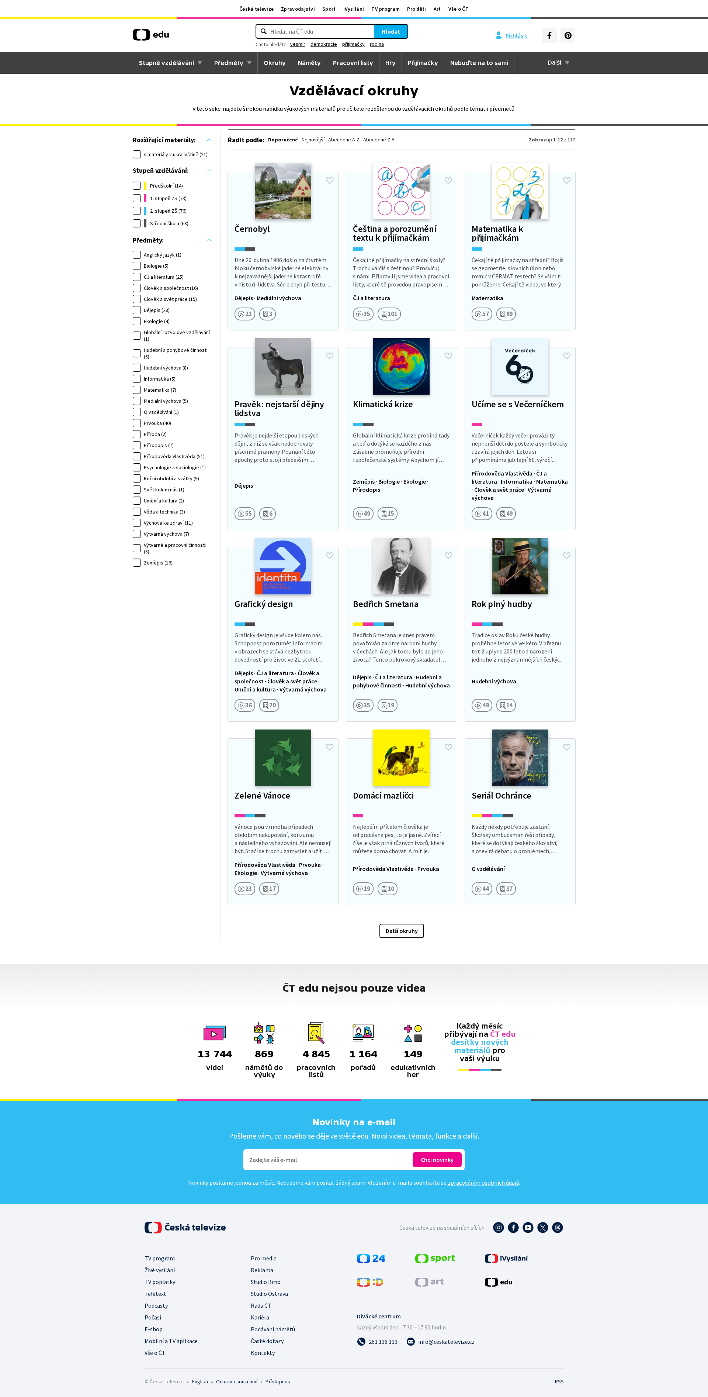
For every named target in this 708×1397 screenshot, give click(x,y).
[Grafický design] (283, 634)
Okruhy (275, 62)
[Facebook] (549, 35)
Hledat (391, 31)
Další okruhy (402, 930)
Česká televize (256, 9)
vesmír (297, 44)
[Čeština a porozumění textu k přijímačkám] (401, 251)
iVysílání (353, 9)
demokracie (323, 44)
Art (437, 9)
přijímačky (353, 44)
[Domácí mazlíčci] (401, 822)
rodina (377, 44)
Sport (329, 9)
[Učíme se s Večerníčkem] (520, 438)
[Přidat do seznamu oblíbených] (329, 180)
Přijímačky (423, 62)
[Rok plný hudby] (520, 634)
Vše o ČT (458, 9)
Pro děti (416, 9)
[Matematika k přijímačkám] (520, 251)
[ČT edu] (151, 37)
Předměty (228, 62)
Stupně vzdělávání (166, 62)
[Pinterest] (567, 35)
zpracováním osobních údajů (483, 1182)
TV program (385, 9)
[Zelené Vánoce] (283, 822)
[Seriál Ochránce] (520, 822)
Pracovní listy (353, 62)
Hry (390, 62)
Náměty (309, 62)
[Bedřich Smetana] (401, 634)
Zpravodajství (298, 9)
